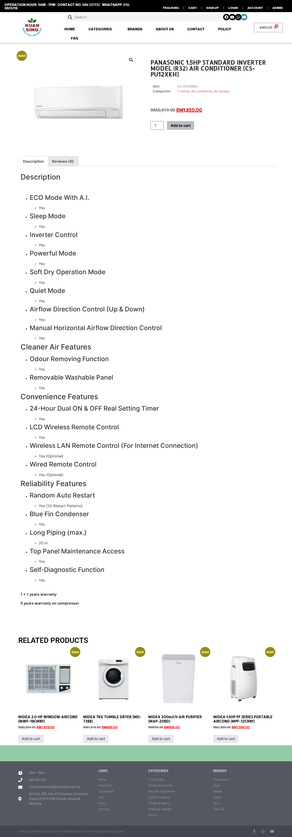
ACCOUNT (255, 8)
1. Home (183, 91)
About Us (165, 29)
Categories (100, 29)
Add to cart (180, 125)
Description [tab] (33, 161)
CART (192, 8)
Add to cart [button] (31, 739)
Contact (196, 29)
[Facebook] (226, 17)
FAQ (74, 38)
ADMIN (277, 8)
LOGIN (233, 8)
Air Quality (221, 91)
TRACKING (171, 8)
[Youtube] (232, 17)
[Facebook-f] (254, 831)
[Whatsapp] (238, 17)
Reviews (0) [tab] (63, 161)
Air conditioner (201, 91)
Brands (135, 29)
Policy (224, 29)
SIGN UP (212, 8)
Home (69, 29)
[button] (131, 60)
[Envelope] (244, 17)
